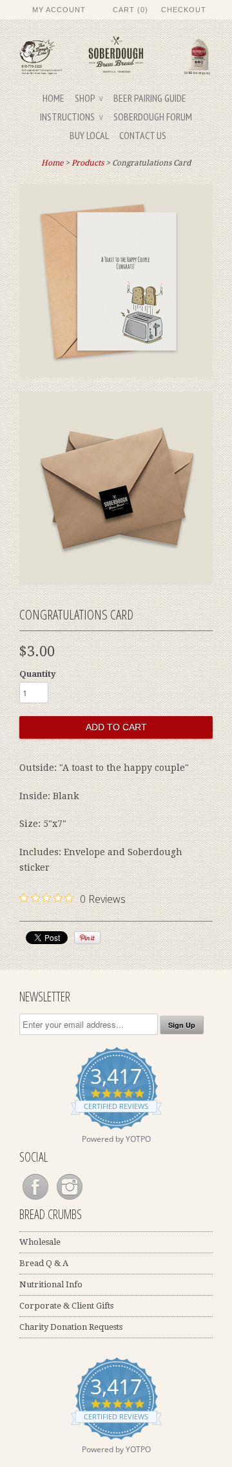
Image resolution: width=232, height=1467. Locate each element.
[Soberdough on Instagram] (69, 1200)
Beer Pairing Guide (149, 97)
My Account (59, 10)
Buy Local (89, 135)
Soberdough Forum (152, 116)
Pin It (87, 937)
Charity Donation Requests (70, 1327)
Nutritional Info (50, 1284)
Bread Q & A (43, 1263)
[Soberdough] (116, 57)
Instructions (71, 116)
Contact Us (142, 135)
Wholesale (40, 1242)
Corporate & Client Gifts (66, 1306)
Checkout (183, 10)
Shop (89, 97)
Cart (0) (130, 10)
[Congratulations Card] (116, 283)
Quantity (37, 674)
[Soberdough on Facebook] (36, 1200)
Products (88, 162)
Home (53, 97)
